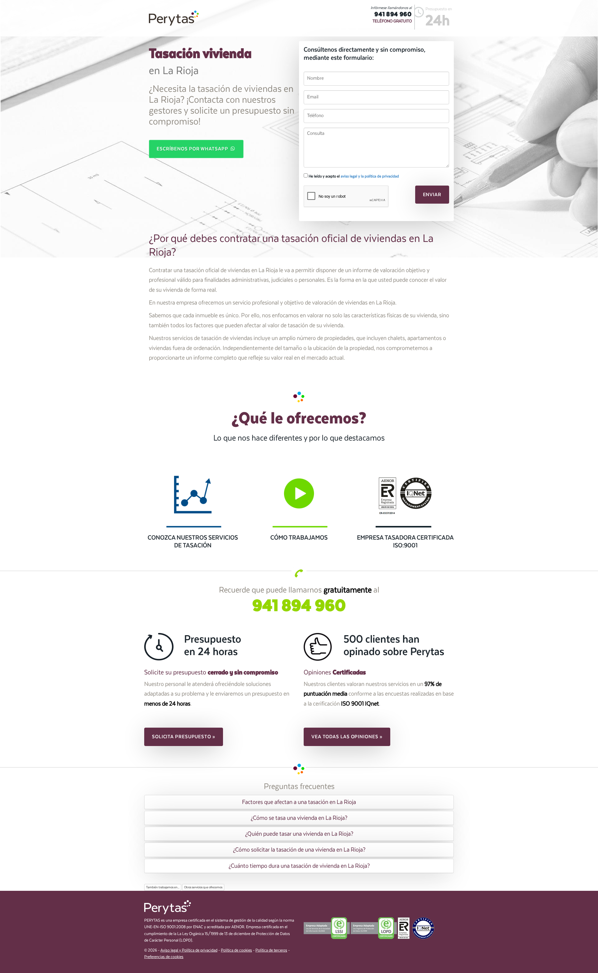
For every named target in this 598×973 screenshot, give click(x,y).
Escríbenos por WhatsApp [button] (193, 149)
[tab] (299, 802)
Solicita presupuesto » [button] (183, 736)
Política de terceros (271, 950)
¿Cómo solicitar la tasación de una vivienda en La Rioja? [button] (299, 849)
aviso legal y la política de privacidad (370, 176)
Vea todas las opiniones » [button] (346, 736)
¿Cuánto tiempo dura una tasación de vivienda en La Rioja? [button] (299, 865)
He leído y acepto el (353, 176)
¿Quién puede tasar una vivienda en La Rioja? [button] (299, 833)
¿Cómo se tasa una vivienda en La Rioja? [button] (299, 818)
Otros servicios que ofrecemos (203, 887)
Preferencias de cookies (163, 957)
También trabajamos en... (162, 887)
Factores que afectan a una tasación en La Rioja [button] (299, 802)
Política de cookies (236, 950)
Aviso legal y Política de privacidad (188, 950)
